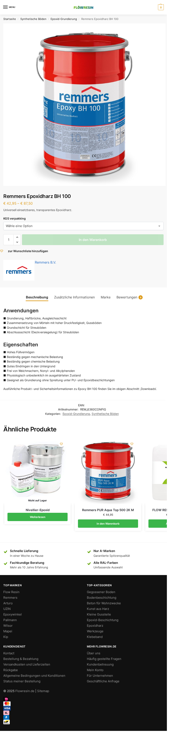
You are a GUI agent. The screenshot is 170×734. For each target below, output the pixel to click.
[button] (17, 237)
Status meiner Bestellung (21, 681)
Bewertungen (129, 297)
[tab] (37, 297)
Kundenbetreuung (100, 664)
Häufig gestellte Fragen (104, 659)
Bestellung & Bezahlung (20, 659)
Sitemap (43, 691)
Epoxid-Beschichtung (102, 620)
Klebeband (95, 637)
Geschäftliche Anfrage (103, 681)
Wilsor (8, 626)
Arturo (8, 603)
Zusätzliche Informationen (74, 297)
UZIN (7, 609)
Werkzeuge (95, 631)
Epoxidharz (95, 626)
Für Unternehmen (100, 676)
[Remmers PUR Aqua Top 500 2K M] (108, 471)
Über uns (93, 653)
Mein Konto (95, 670)
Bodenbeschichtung (101, 598)
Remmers (10, 598)
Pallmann (10, 620)
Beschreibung (37, 297)
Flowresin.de (24, 691)
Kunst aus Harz (98, 609)
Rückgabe (10, 670)
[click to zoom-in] (84, 104)
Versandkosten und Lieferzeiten (26, 664)
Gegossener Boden (101, 592)
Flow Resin (11, 592)
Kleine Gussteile (99, 614)
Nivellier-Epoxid (38, 510)
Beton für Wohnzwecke (104, 603)
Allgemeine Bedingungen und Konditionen (34, 676)
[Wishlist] (61, 444)
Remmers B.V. (45, 262)
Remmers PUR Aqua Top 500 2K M (108, 510)
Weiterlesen (37, 517)
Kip (5, 637)
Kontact (8, 653)
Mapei (7, 631)
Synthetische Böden (33, 19)
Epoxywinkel (12, 614)
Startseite (9, 19)
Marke (105, 297)
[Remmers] (18, 270)
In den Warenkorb (93, 240)
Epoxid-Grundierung (64, 19)
